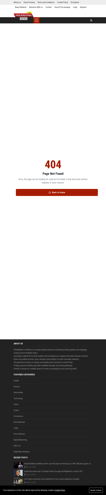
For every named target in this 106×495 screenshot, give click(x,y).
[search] (91, 20)
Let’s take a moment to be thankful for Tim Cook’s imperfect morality (51, 479)
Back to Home (58, 192)
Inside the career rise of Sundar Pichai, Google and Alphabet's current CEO (53, 471)
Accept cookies (95, 490)
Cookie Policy (59, 490)
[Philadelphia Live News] (23, 16)
